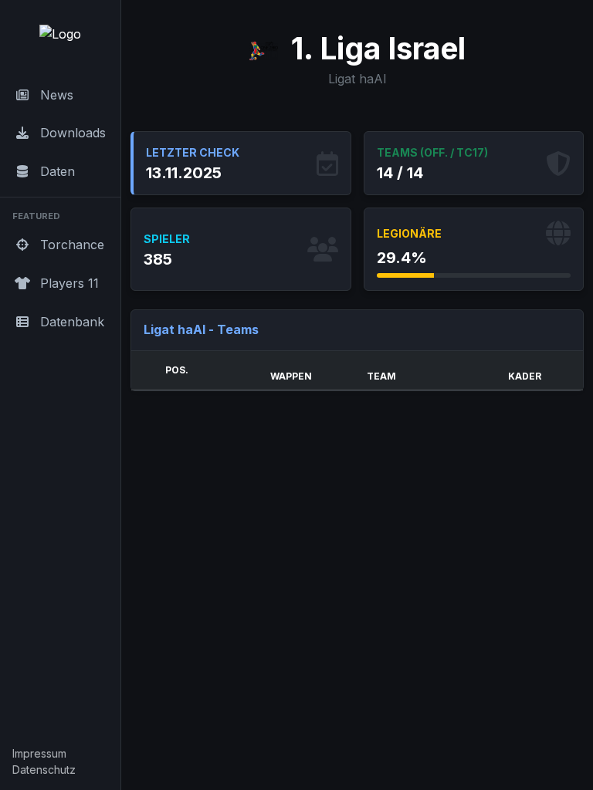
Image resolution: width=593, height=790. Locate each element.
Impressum (39, 753)
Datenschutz (44, 769)
